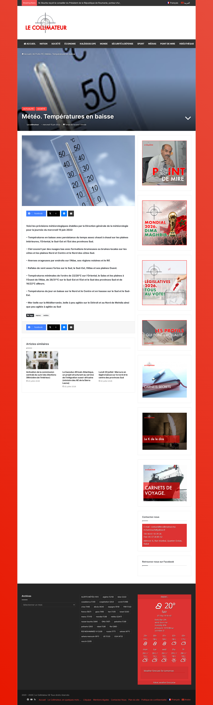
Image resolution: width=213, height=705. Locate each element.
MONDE (104, 43)
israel (124, 612)
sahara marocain (90, 636)
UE (106, 636)
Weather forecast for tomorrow (159, 670)
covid (123, 602)
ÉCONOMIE (70, 43)
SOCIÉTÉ (55, 43)
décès (99, 607)
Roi (113, 626)
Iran (112, 612)
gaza (99, 612)
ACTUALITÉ (38, 54)
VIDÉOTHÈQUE (186, 43)
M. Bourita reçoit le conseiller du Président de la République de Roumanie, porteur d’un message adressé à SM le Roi (93, 3)
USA (118, 636)
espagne (113, 607)
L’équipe (87, 699)
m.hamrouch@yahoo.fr (154, 529)
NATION (43, 43)
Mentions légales (101, 699)
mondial (101, 617)
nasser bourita (89, 621)
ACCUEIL (31, 43)
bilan (122, 597)
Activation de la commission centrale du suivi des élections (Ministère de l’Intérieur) (41, 375)
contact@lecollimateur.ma (163, 526)
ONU (106, 621)
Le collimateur (33, 124)
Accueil (27, 54)
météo (46, 315)
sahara (125, 631)
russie (111, 631)
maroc (38, 315)
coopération (106, 602)
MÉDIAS (152, 43)
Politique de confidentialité (153, 699)
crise (85, 607)
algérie (108, 597)
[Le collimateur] (46, 23)
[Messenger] (64, 213)
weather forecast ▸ (164, 682)
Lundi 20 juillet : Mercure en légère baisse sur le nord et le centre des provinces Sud (113, 375)
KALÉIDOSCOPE (88, 43)
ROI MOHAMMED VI (91, 631)
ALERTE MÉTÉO (90, 597)
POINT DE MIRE (167, 43)
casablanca (88, 602)
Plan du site (133, 699)
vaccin (86, 641)
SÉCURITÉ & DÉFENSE (122, 43)
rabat (101, 626)
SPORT (140, 43)
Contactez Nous (118, 699)
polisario (87, 626)
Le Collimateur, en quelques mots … (64, 699)
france (86, 612)
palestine (120, 621)
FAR (127, 607)
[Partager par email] (71, 213)
